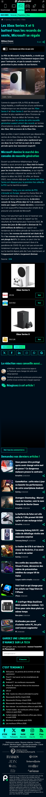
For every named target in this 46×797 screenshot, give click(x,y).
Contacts (37, 742)
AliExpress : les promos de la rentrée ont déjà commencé (23, 673)
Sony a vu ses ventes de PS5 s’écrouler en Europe (19, 191)
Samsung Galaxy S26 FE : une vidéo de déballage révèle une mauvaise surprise (29, 533)
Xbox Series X (19, 347)
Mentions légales (15, 744)
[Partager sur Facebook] (12, 352)
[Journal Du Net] (12, 761)
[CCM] (33, 756)
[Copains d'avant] (33, 766)
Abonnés (23, 735)
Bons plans (19, 615)
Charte (41, 744)
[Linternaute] (33, 761)
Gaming (21, 10)
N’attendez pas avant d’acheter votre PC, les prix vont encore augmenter (28, 624)
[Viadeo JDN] (12, 770)
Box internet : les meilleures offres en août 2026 (24, 706)
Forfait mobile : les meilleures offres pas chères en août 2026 (24, 716)
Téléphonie (5, 10)
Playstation (21, 15)
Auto (27, 10)
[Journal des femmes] (12, 756)
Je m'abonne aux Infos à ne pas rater (21, 49)
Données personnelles (30, 744)
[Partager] (43, 42)
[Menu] (2, 1)
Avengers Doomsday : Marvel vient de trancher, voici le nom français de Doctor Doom (29, 501)
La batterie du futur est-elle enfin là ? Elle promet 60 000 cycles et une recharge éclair (29, 517)
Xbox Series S (17, 111)
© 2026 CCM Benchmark (28, 746)
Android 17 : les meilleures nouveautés (20, 682)
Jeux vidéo (16, 19)
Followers (14, 735)
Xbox (28, 15)
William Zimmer (7, 41)
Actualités (18, 475)
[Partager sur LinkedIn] (19, 352)
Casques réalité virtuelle (23, 579)
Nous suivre (42, 352)
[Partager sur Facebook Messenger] (27, 352)
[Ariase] (33, 771)
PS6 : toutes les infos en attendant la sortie (22, 694)
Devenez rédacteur (27, 742)
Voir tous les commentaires (14, 449)
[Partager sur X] (4, 352)
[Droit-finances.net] (12, 766)
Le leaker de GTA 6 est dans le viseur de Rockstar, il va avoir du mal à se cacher (29, 550)
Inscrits (32, 735)
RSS (41, 735)
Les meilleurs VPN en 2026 (16, 723)
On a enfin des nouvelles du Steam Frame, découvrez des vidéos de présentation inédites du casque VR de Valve (29, 569)
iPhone (17, 596)
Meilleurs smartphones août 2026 (19, 720)
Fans (4, 735)
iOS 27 (8, 691)
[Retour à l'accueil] (23, 1)
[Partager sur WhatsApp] (34, 352)
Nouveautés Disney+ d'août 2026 (18, 700)
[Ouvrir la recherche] (43, 1)
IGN (10, 259)
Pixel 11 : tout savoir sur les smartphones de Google (22, 678)
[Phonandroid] (5, 778)
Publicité (6, 744)
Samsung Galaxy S (21, 540)
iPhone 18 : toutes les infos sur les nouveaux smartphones (22, 686)
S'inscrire (23, 659)
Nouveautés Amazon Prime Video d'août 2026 (23, 703)
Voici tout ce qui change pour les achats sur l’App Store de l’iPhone (29, 589)
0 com (39, 42)
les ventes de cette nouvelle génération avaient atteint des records (20, 122)
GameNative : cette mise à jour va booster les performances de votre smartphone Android (30, 485)
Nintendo (13, 15)
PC (14, 10)
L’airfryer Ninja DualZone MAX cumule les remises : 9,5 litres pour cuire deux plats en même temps (29, 606)
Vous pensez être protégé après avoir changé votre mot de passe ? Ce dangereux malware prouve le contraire (29, 467)
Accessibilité (14, 746)
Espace (34, 10)
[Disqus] (23, 418)
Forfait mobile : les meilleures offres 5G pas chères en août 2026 (22, 711)
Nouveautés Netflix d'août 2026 (18, 697)
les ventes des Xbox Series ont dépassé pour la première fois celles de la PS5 (22, 182)
